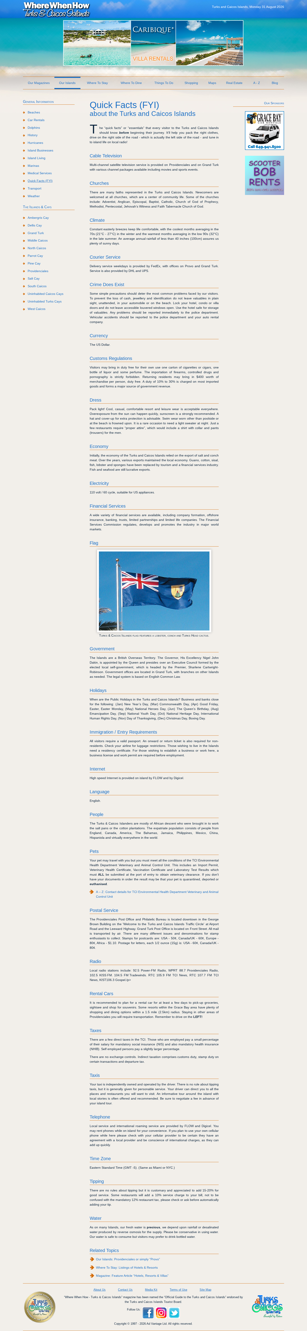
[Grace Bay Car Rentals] (264, 149)
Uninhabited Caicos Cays (45, 294)
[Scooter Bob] (264, 194)
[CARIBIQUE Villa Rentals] (153, 64)
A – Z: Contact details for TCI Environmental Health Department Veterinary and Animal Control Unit (157, 894)
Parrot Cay (35, 256)
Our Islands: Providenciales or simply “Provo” (128, 1259)
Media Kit (151, 1289)
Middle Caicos (38, 240)
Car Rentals (36, 120)
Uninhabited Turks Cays (45, 301)
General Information (38, 102)
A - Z (256, 83)
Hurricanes (35, 143)
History (33, 135)
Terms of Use (178, 1289)
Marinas (33, 165)
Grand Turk (36, 233)
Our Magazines (39, 83)
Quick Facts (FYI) (40, 181)
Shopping (191, 83)
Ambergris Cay (38, 217)
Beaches (34, 112)
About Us (99, 1289)
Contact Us (125, 1289)
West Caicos (36, 309)
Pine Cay (34, 263)
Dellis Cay (35, 225)
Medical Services (40, 173)
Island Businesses (40, 150)
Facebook (148, 1312)
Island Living (36, 158)
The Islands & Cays (37, 207)
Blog (275, 83)
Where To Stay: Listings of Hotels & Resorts (127, 1267)
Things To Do (163, 83)
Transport (34, 188)
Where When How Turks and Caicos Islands (56, 9)
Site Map (205, 1289)
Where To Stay (97, 83)
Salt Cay (34, 278)
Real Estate (234, 83)
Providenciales (38, 271)
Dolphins (34, 127)
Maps (212, 83)
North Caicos (37, 248)
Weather (34, 196)
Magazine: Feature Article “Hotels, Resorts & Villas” (132, 1275)
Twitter (174, 1312)
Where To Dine (131, 83)
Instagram (161, 1312)
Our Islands (67, 83)
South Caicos (37, 286)
